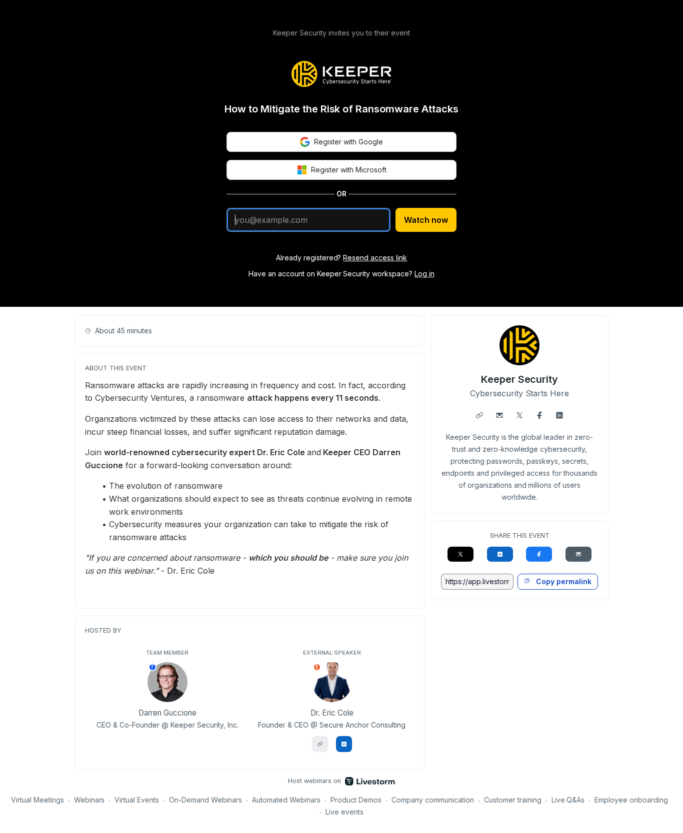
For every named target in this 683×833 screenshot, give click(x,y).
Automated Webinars (286, 800)
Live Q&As (568, 800)
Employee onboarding (631, 800)
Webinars (89, 800)
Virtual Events (136, 800)
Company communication (433, 800)
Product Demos (356, 800)
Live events (345, 812)
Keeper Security (519, 379)
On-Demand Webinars (205, 800)
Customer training (513, 800)
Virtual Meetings (37, 800)
